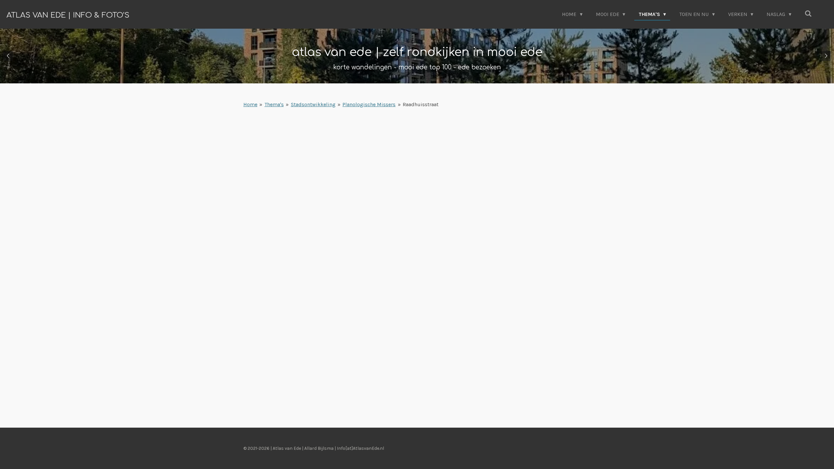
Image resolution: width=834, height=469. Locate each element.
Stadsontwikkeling (313, 104)
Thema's (274, 104)
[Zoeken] (808, 13)
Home (250, 104)
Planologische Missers (368, 104)
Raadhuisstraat (421, 104)
